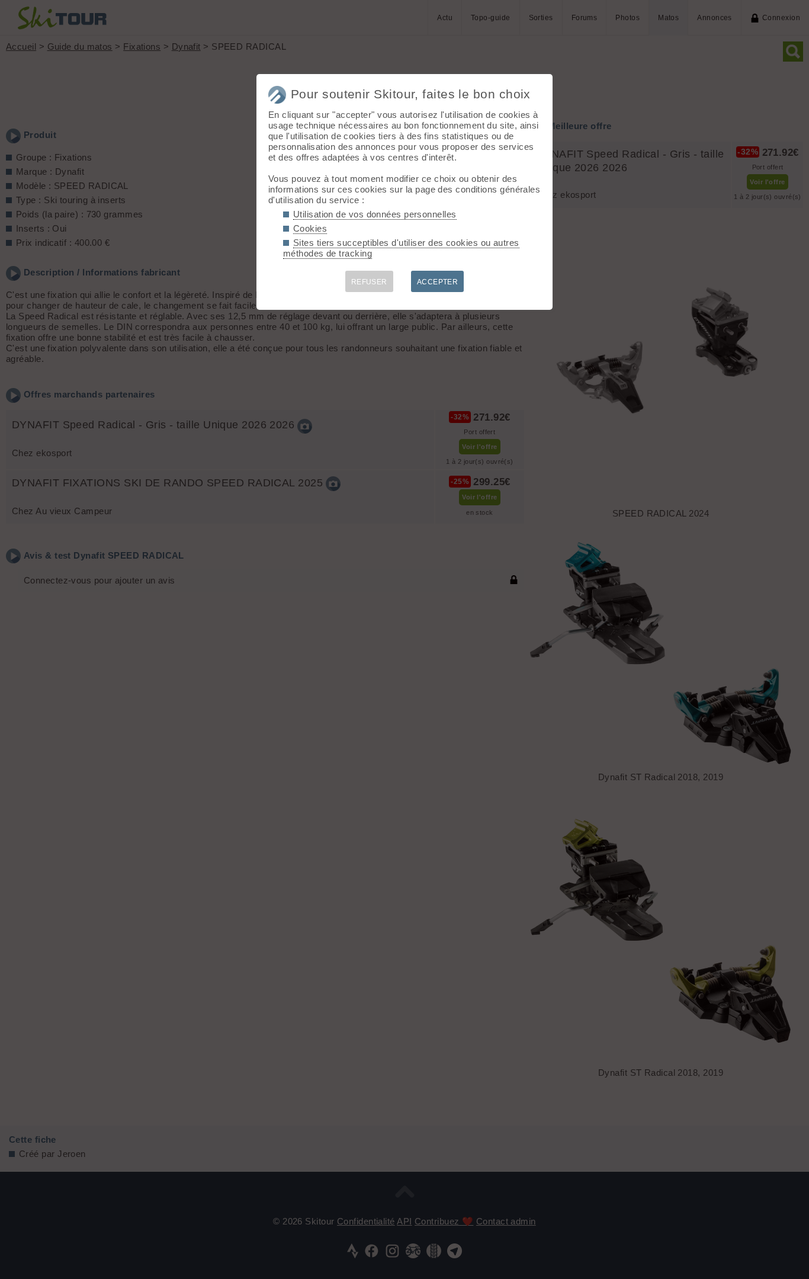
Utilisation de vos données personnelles (375, 214)
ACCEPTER (437, 282)
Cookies (310, 228)
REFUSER (369, 282)
